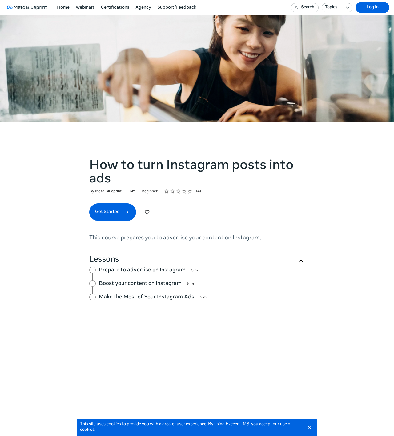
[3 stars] (178, 191)
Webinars (85, 8)
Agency (143, 8)
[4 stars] (184, 191)
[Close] (309, 427)
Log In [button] (373, 8)
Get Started (108, 212)
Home (63, 8)
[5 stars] (190, 191)
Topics (331, 8)
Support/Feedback (176, 8)
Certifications (115, 8)
